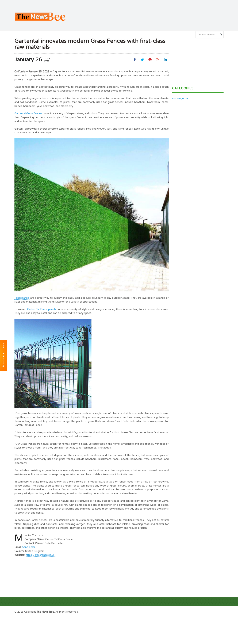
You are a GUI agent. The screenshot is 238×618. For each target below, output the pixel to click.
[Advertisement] (160, 16)
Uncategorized (180, 98)
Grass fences (34, 113)
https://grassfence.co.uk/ (41, 554)
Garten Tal (33, 309)
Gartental (20, 113)
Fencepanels (21, 297)
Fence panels (48, 309)
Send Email (28, 547)
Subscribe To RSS (3, 354)
